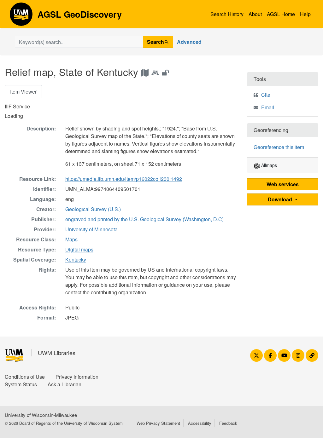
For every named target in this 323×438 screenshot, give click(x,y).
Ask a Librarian (64, 384)
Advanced (189, 41)
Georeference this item (279, 147)
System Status (21, 384)
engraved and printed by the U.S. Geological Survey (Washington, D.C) (144, 219)
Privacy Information (77, 376)
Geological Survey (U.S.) (93, 209)
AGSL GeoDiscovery (21, 16)
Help (305, 14)
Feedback (228, 423)
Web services (283, 184)
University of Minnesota (91, 229)
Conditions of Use (25, 376)
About (255, 14)
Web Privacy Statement (158, 423)
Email (267, 107)
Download (280, 199)
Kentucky (75, 259)
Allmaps (268, 165)
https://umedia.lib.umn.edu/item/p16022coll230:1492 (123, 178)
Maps (71, 239)
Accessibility (199, 423)
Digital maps (79, 249)
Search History (227, 14)
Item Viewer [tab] (23, 91)
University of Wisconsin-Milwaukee (41, 415)
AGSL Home (281, 14)
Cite (265, 94)
